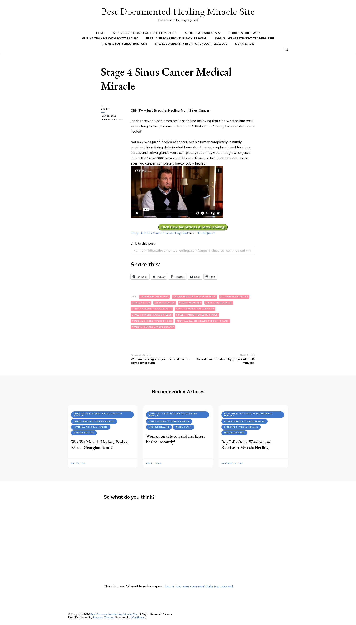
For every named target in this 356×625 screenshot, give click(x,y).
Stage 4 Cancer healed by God (195, 309)
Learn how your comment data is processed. (199, 586)
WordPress (137, 617)
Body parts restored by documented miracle (98, 414)
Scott (105, 109)
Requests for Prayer (244, 33)
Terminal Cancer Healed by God (152, 321)
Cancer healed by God (155, 296)
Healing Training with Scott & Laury (110, 38)
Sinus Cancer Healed (219, 302)
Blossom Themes (103, 617)
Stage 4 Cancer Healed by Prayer (197, 315)
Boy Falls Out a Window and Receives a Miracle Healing (246, 444)
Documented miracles (234, 296)
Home (100, 33)
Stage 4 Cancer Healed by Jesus (152, 315)
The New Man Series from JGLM (124, 43)
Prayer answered (190, 302)
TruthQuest (206, 233)
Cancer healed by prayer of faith (194, 296)
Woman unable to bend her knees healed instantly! (175, 439)
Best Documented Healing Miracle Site (178, 11)
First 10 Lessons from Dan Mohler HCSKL (176, 38)
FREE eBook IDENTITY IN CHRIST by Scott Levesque (191, 43)
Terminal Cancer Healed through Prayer (203, 321)
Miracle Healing (84, 433)
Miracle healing (165, 302)
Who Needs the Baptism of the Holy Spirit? (144, 33)
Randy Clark (183, 427)
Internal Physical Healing (91, 427)
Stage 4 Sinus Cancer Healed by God (159, 233)
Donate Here (244, 43)
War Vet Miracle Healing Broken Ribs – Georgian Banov (99, 444)
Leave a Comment (113, 119)
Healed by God (141, 302)
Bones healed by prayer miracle (94, 421)
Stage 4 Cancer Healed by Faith (152, 309)
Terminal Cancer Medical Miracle (153, 327)
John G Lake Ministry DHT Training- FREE (244, 38)
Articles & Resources (201, 33)
